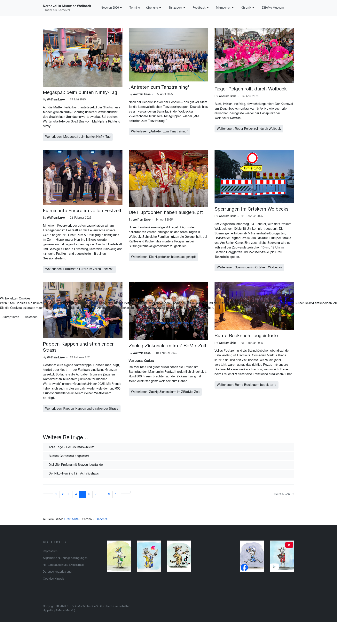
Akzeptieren (11, 317)
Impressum (185, 323)
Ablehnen (31, 317)
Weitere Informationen (159, 323)
